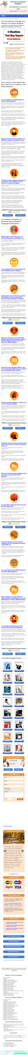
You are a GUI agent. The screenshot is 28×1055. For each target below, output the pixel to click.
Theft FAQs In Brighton (8, 1044)
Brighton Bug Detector (8, 988)
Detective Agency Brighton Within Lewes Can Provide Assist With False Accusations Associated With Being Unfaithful (14, 369)
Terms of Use (5, 969)
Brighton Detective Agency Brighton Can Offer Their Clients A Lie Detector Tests (13, 139)
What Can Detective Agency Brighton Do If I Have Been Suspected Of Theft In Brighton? (14, 475)
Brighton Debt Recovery (9, 1017)
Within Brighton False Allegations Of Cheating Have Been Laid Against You (12, 237)
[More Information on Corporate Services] (19, 678)
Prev (5, 851)
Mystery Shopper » (14, 956)
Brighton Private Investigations (10, 986)
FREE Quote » (7, 215)
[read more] (7, 125)
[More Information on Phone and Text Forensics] (7, 701)
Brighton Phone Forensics (9, 1007)
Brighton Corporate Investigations (11, 980)
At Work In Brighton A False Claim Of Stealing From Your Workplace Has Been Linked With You (13, 543)
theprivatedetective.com (9, 1030)
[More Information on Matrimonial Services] (7, 678)
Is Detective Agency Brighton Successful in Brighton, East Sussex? (14, 923)
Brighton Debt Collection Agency (10, 1016)
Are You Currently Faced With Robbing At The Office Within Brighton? (13, 570)
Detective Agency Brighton (12, 18)
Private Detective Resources (13, 1022)
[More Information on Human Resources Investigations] (7, 748)
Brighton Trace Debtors (8, 987)
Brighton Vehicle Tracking (9, 1009)
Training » (8, 769)
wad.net (22, 1024)
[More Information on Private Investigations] (19, 748)
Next (5, 43)
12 (22, 44)
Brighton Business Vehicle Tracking (11, 993)
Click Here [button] (21, 1051)
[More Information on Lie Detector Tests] (7, 690)
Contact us (19, 969)
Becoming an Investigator (9, 901)
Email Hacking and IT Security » (13, 946)
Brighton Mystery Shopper (9, 1014)
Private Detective (7, 977)
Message (6, 791)
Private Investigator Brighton (13, 997)
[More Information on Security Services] (19, 713)
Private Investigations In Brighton (10, 1013)
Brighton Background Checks (10, 1001)
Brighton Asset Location (8, 979)
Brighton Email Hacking (8, 1011)
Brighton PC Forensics (8, 985)
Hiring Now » (18, 769)
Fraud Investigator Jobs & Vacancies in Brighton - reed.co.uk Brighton (13, 905)
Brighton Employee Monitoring (10, 1003)
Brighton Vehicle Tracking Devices (11, 1018)
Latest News (13, 1033)
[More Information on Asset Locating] (19, 701)
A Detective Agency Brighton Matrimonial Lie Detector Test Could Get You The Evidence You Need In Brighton (13, 182)
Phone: (5, 784)
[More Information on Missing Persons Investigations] (19, 737)
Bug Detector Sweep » (14, 951)
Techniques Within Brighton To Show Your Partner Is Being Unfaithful (13, 403)
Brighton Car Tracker (8, 1015)
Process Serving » (14, 941)
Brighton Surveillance (8, 1008)
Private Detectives (7, 999)
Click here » (7, 670)
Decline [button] (7, 1053)
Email (5, 780)
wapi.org (6, 1028)
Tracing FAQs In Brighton (9, 1046)
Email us (13, 763)
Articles (24, 969)
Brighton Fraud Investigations (10, 982)
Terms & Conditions (12, 969)
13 (23, 44)
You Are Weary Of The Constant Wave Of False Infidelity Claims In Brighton (13, 269)
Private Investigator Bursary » (14, 936)
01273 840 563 (6, 518)
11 (21, 44)
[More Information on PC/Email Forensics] (19, 690)
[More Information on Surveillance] (7, 666)
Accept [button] (21, 1053)
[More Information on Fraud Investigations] (7, 725)
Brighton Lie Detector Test (9, 983)
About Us (5, 978)
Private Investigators (5, 968)
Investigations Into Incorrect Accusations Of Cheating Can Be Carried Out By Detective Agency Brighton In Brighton (13, 297)
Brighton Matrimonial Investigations (11, 1005)
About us (12, 968)
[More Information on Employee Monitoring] (19, 725)
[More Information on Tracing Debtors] (7, 737)
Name (5, 777)
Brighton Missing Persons (9, 984)
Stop (7, 43)
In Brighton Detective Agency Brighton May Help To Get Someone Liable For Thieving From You (14, 444)
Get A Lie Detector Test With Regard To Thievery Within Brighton (12, 100)
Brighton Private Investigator (13, 975)
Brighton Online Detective (9, 989)
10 (20, 44)
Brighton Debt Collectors (9, 994)
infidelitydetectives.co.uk (9, 1026)
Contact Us (6, 1000)
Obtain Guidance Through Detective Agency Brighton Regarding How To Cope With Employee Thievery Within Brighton (13, 598)
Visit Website (7, 870)
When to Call (7, 788)
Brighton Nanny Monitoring (9, 1006)
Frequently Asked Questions (13, 1040)
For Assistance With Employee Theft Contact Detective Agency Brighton (12, 626)
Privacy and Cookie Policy (20, 968)
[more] (20, 1036)
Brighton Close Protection (9, 995)
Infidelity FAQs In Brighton (9, 1043)
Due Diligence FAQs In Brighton (10, 1045)
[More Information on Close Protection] (7, 713)
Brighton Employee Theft (9, 1010)
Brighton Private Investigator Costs (11, 1019)
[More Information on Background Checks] (19, 666)
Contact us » (20, 215)
